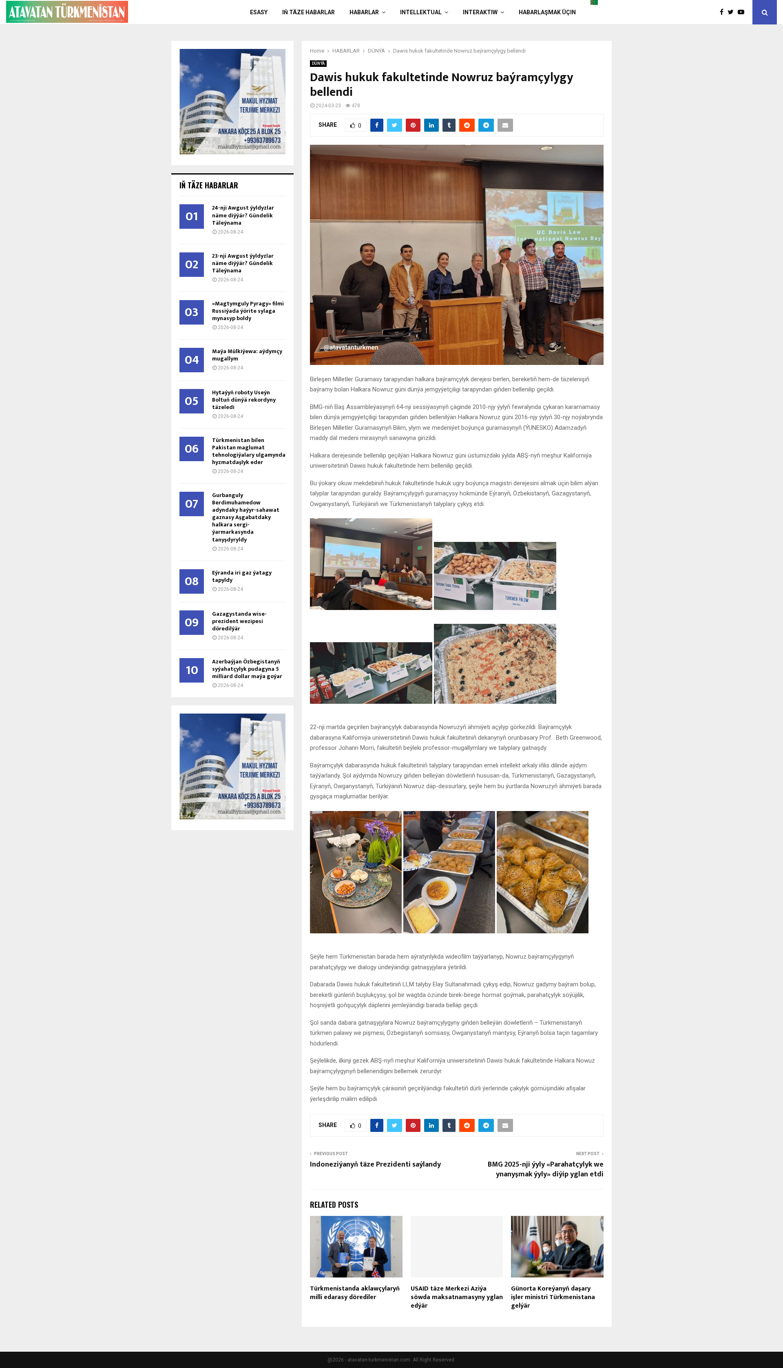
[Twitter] (733, 12)
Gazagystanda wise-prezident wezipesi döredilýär (239, 621)
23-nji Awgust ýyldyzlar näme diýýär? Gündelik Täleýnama (243, 263)
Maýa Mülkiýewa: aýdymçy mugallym (247, 355)
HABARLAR (364, 12)
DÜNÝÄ (318, 63)
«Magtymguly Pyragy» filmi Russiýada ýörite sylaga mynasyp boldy (248, 311)
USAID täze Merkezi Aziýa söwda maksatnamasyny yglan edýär (457, 1297)
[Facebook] (724, 12)
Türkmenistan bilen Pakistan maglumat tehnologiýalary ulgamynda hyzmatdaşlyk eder (248, 451)
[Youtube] (743, 12)
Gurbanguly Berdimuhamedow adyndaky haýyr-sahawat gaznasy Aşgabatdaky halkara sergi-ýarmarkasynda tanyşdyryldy (245, 517)
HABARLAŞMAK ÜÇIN (547, 12)
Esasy (259, 12)
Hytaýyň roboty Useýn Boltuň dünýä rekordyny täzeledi (244, 400)
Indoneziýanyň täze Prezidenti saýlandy (375, 1164)
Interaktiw (480, 12)
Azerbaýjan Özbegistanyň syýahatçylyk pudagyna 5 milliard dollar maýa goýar (247, 669)
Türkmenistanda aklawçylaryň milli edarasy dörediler (355, 1293)
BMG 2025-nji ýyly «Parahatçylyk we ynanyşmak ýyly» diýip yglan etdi (546, 1169)
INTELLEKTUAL (421, 12)
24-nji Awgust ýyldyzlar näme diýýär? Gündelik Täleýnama (243, 215)
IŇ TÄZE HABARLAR (308, 12)
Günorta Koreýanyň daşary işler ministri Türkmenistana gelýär (553, 1297)
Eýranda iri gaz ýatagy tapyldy (242, 576)
